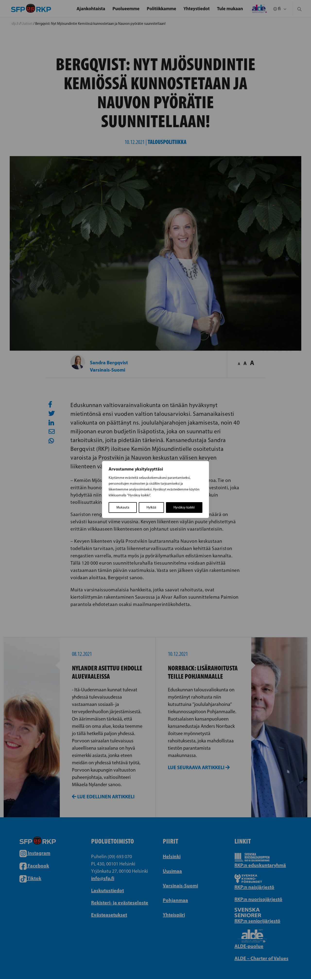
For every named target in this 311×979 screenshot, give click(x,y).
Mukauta (122, 507)
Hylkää (151, 507)
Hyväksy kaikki (184, 507)
